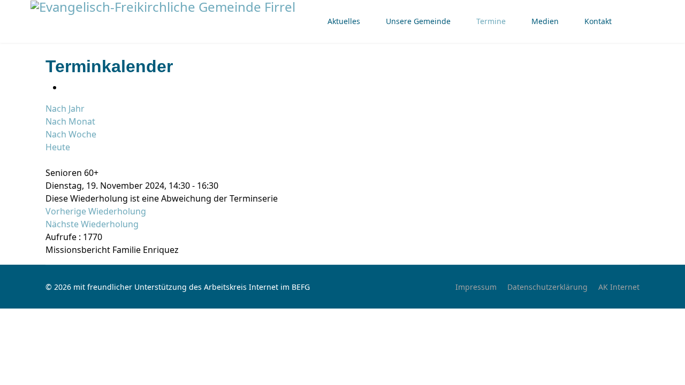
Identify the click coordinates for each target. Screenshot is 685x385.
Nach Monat (70, 121)
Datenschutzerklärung (547, 287)
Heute (57, 147)
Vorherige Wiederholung (95, 211)
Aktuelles (344, 21)
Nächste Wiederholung (92, 224)
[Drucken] (66, 87)
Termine (491, 21)
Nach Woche (70, 134)
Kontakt (598, 21)
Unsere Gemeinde (418, 21)
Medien (545, 21)
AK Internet (619, 287)
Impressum (476, 287)
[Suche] (48, 160)
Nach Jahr (65, 108)
